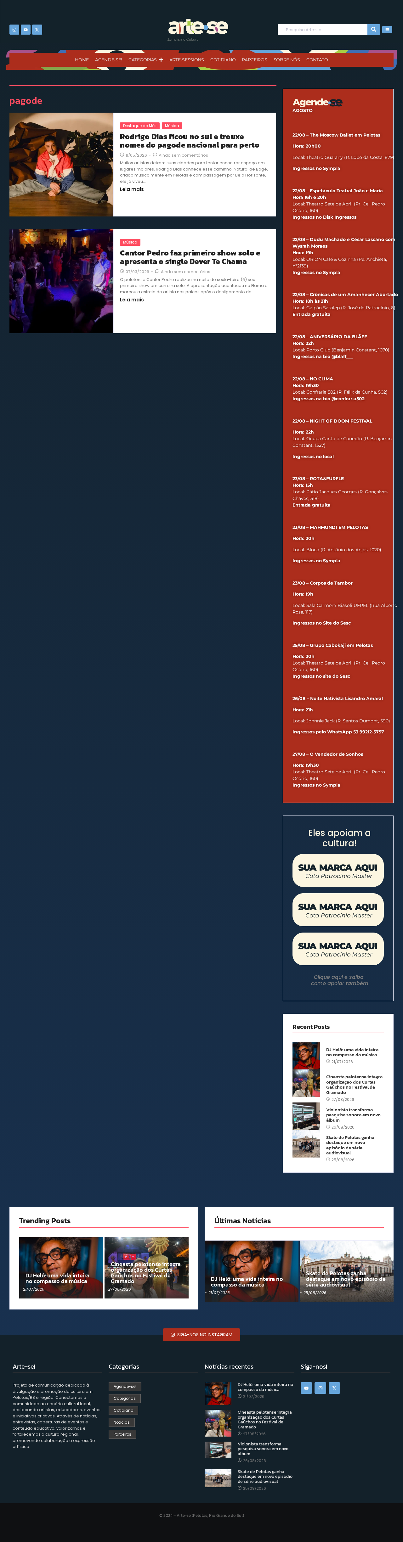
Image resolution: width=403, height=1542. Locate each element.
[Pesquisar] (373, 29)
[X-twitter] (37, 29)
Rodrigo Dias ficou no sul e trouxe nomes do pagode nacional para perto (189, 140)
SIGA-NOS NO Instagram (204, 1335)
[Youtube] (26, 29)
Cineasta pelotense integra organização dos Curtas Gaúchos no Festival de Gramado (354, 1084)
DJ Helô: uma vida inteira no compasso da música (352, 1052)
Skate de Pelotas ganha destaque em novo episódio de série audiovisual (350, 1145)
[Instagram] (14, 29)
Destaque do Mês (139, 125)
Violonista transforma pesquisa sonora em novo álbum (353, 1115)
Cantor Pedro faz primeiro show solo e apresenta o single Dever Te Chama (190, 257)
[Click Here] (387, 29)
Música (172, 125)
